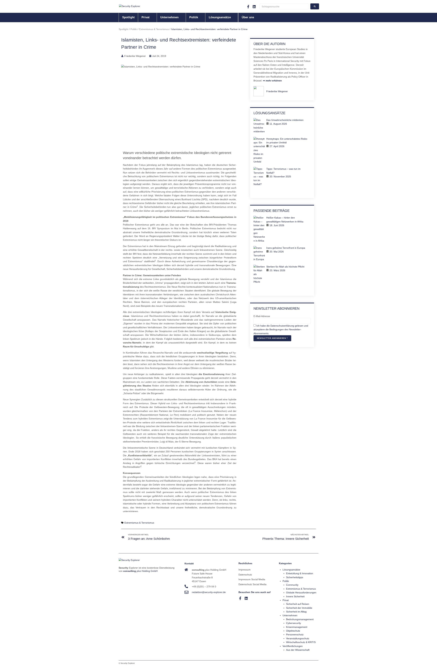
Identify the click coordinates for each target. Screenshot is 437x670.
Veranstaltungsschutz (297, 638)
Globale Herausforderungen (301, 592)
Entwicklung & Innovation (299, 573)
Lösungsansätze (291, 569)
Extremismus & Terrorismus (154, 29)
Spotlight (123, 29)
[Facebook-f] (248, 6)
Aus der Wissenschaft (297, 649)
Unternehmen (290, 615)
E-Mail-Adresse (261, 316)
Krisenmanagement (296, 627)
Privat (286, 600)
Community (292, 584)
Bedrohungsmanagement (300, 619)
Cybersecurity (293, 623)
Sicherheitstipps (294, 577)
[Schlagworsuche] (284, 6)
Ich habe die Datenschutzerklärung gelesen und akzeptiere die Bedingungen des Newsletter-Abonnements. (280, 329)
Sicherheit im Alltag (296, 611)
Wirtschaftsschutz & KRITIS (301, 642)
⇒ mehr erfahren (272, 80)
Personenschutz (295, 634)
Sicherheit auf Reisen (297, 604)
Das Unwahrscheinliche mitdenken (285, 120)
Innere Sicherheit (295, 596)
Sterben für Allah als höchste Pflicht (285, 266)
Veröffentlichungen (293, 646)
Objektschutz (293, 630)
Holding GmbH (140, 571)
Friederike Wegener (277, 91)
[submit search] (314, 6)
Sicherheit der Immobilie (299, 607)
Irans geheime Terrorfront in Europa (285, 247)
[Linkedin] (254, 6)
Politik (133, 29)
